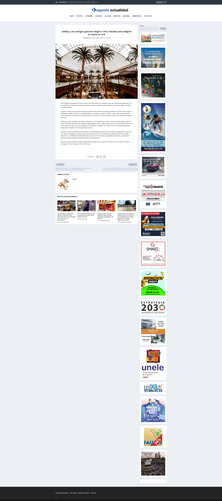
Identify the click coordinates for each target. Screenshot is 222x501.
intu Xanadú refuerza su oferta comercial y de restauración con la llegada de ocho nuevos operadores (66, 217)
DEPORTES (117, 16)
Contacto (93, 493)
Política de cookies (83, 493)
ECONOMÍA (89, 16)
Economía (107, 38)
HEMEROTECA (137, 16)
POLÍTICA (80, 16)
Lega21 (93, 38)
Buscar (142, 26)
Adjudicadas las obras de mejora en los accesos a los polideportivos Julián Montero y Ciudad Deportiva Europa (126, 217)
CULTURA (108, 16)
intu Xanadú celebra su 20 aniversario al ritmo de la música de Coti (86, 215)
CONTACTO (148, 16)
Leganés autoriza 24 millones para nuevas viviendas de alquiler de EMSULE (105, 216)
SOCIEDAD (98, 16)
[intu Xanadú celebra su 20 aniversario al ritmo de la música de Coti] (86, 205)
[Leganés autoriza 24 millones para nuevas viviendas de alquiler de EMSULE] (106, 205)
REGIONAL (126, 16)
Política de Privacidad (62, 493)
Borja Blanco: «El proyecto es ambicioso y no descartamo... (84, 2)
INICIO (72, 16)
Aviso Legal (73, 493)
